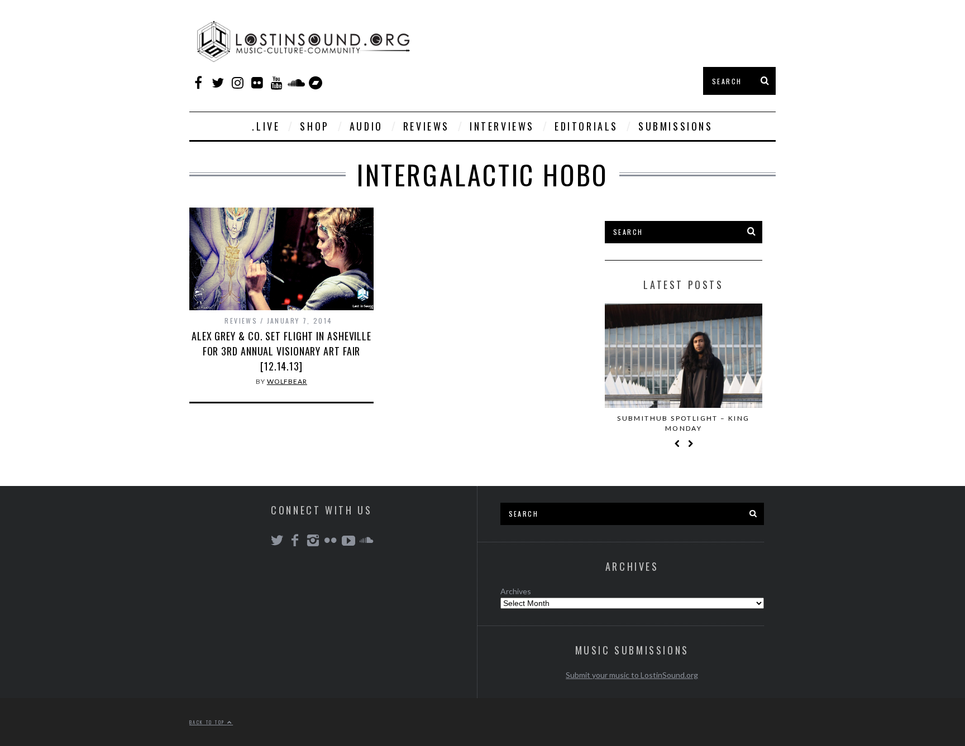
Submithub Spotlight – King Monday (683, 423)
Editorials (586, 126)
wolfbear (287, 381)
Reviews (426, 126)
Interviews (502, 126)
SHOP (314, 126)
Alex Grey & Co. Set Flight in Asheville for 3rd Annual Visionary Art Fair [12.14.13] (281, 351)
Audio (366, 126)
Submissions (675, 126)
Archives (515, 591)
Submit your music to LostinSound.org (632, 675)
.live (266, 126)
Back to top (208, 722)
